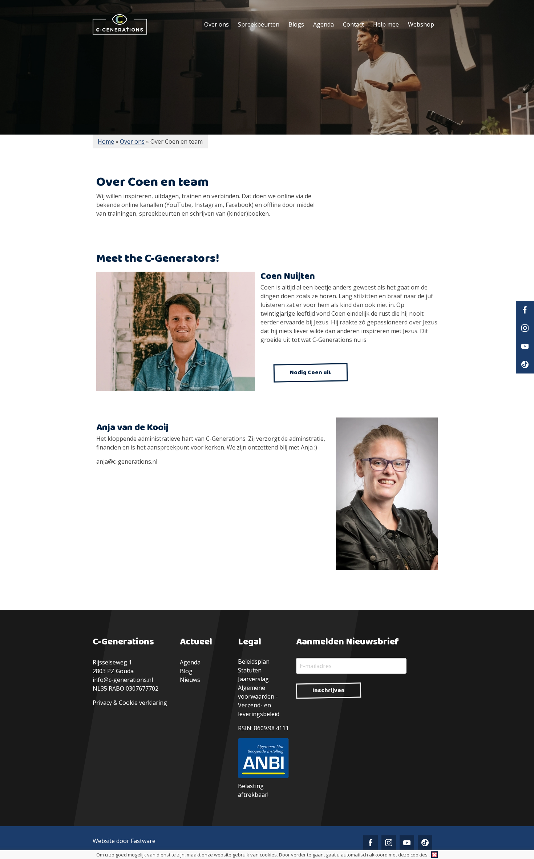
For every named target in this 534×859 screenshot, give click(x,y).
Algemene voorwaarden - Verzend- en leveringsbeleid (258, 701)
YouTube (525, 346)
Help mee (386, 24)
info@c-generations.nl (123, 680)
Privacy (102, 703)
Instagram (525, 328)
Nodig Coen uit (310, 372)
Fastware (143, 841)
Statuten (250, 670)
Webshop (421, 24)
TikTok (525, 364)
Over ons (216, 24)
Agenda (323, 24)
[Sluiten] (434, 854)
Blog (186, 671)
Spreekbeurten (258, 24)
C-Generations (120, 24)
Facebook (525, 310)
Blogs (296, 24)
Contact (353, 24)
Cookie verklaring (143, 703)
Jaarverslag (253, 679)
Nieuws (190, 680)
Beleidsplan (254, 662)
